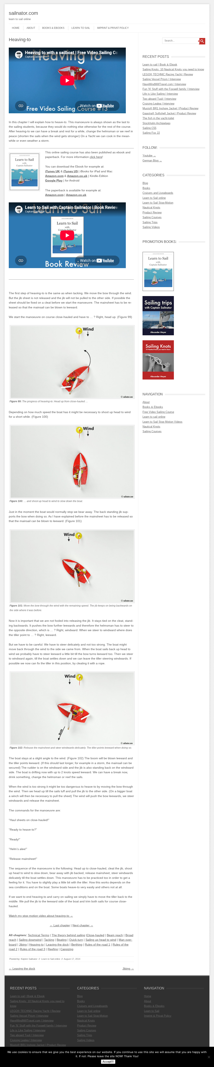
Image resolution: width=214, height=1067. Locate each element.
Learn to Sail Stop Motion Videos (162, 421)
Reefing (53, 949)
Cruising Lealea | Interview (158, 103)
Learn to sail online (154, 416)
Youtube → (149, 155)
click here (96, 157)
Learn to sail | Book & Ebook (160, 64)
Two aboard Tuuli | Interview (159, 98)
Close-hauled (95, 935)
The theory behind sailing (68, 935)
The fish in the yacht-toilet (158, 118)
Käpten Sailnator (29, 959)
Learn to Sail (80, 27)
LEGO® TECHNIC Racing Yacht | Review (168, 74)
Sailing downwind (30, 939)
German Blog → (152, 160)
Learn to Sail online (50, 959)
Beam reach (115, 935)
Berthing (76, 944)
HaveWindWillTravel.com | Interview (164, 84)
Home (15, 27)
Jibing (23, 944)
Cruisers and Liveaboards (158, 192)
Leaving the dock (57, 944)
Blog (145, 183)
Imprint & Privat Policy (113, 27)
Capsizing (66, 949)
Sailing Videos (151, 227)
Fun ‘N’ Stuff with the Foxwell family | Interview (171, 89)
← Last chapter (60, 925)
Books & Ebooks (53, 27)
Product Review (152, 212)
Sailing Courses (152, 217)
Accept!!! (108, 1061)
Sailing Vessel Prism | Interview (162, 79)
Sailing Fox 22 (151, 132)
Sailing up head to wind (100, 939)
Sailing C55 (149, 128)
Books (146, 188)
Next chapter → (83, 925)
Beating (62, 939)
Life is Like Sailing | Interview (160, 93)
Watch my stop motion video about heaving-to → (41, 915)
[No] (209, 1057)
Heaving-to (36, 944)
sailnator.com (23, 13)
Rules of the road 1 (97, 944)
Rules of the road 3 (32, 949)
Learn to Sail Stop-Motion (158, 202)
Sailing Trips (150, 222)
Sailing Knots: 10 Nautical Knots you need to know (173, 69)
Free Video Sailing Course (158, 412)
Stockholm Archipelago (156, 123)
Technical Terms (38, 935)
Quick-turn (76, 939)
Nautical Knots (151, 207)
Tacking (49, 939)
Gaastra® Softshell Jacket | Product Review (169, 113)
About (31, 27)
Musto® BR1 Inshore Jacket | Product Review (170, 108)
